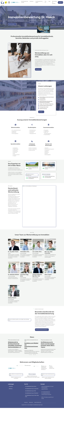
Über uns (45, 2)
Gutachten (11, 386)
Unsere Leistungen (12, 24)
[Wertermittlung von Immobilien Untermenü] (57, 2)
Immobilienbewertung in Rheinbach (31, 393)
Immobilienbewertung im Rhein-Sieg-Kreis (32, 396)
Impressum (26, 402)
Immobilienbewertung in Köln (30, 390)
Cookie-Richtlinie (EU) (37, 402)
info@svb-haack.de (47, 394)
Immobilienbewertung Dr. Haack (24, 2)
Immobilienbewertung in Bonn (30, 386)
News (49, 1)
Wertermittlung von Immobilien (54, 2)
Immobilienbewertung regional (38, 2)
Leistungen (31, 1)
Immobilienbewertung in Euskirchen (31, 388)
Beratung (10, 388)
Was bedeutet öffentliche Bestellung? (41, 329)
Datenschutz (31, 402)
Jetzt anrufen (38, 69)
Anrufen (60, 2)
